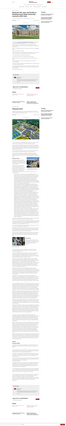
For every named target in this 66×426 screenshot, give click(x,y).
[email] (28, 117)
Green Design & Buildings (15, 10)
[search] (14, 2)
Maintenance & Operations (37, 6)
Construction (27, 6)
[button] (12, 2)
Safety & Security (44, 6)
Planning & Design (21, 6)
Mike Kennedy (14, 20)
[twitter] (25, 117)
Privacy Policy (22, 424)
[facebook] (23, 117)
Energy (31, 6)
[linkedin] (24, 117)
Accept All (63, 424)
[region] (33, 424)
